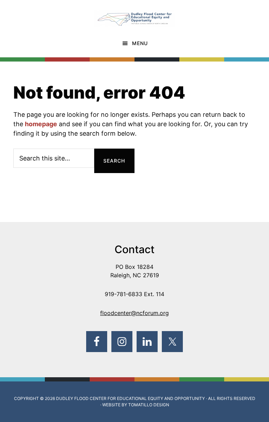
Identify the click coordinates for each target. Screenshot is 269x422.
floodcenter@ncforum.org (134, 312)
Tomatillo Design (148, 404)
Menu (140, 43)
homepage (41, 124)
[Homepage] (134, 15)
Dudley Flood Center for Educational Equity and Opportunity (130, 398)
